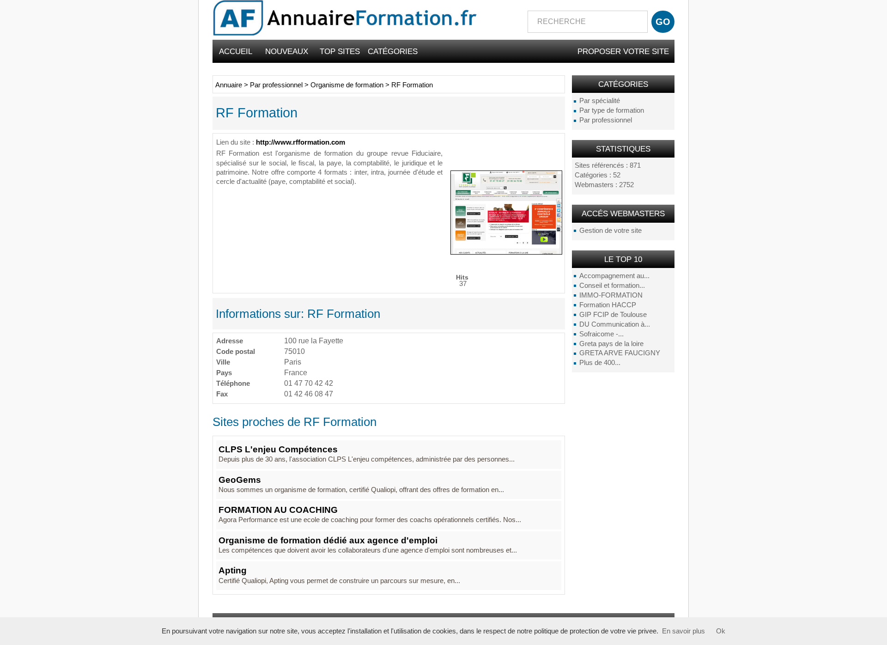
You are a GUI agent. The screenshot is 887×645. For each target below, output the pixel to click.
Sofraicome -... (601, 334)
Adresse (229, 340)
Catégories (393, 51)
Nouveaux (286, 51)
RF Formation (412, 85)
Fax (222, 393)
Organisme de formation (346, 85)
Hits (462, 277)
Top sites (340, 51)
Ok (720, 631)
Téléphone (233, 383)
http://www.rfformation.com (300, 142)
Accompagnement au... (614, 276)
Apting (233, 570)
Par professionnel (605, 120)
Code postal (235, 351)
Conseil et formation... (612, 285)
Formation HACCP (607, 305)
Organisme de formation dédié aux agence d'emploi (328, 540)
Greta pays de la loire (611, 343)
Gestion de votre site (610, 230)
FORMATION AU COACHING (278, 510)
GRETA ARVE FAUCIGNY (619, 353)
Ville (223, 362)
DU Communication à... (614, 324)
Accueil (235, 51)
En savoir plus (683, 631)
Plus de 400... (599, 362)
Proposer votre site (623, 51)
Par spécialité (599, 100)
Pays (224, 372)
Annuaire (228, 85)
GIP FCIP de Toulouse (613, 314)
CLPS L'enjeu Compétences (278, 449)
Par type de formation (611, 110)
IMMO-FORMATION (611, 295)
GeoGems (240, 480)
